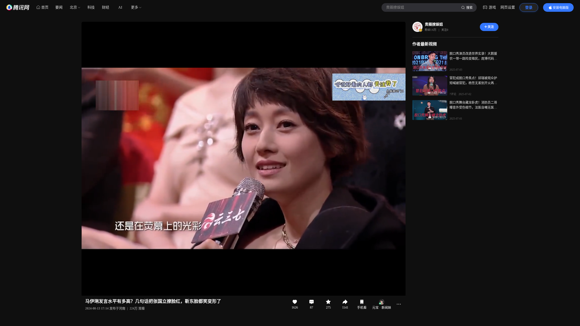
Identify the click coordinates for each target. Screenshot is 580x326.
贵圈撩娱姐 (434, 24)
